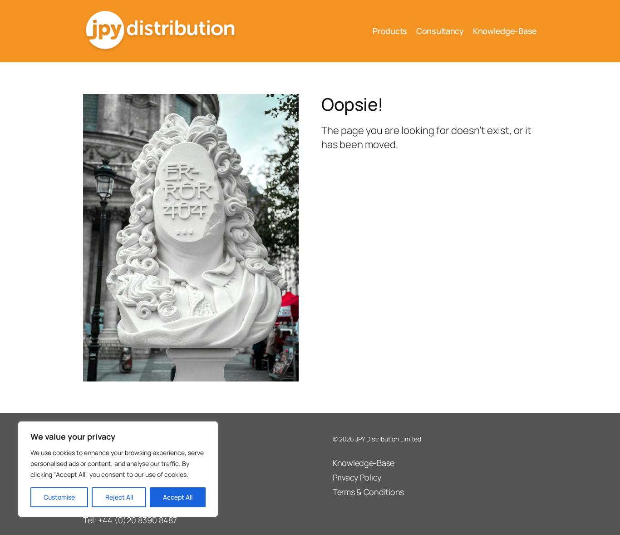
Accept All (177, 497)
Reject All (119, 497)
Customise (59, 497)
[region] (118, 469)
